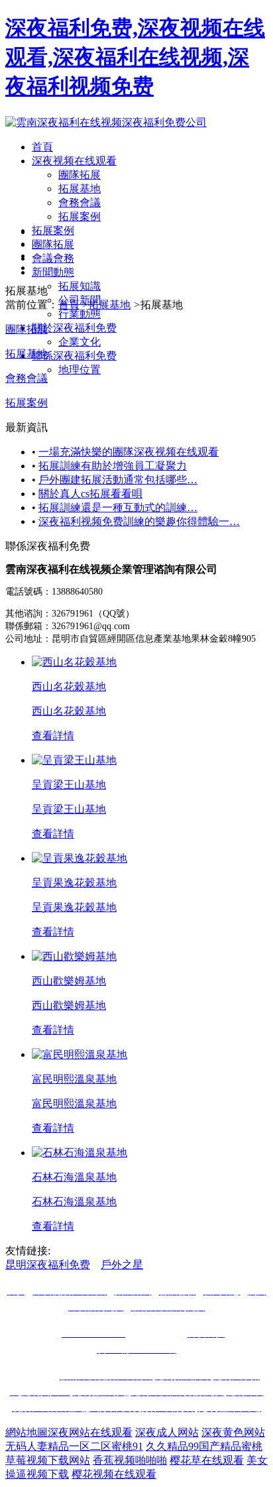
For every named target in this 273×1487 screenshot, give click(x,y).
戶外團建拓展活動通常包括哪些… (117, 479)
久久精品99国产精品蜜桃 (204, 1446)
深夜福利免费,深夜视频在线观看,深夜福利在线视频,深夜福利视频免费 (135, 57)
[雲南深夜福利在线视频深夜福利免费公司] (106, 122)
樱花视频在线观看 (114, 1474)
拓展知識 (79, 286)
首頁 (42, 146)
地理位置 (79, 369)
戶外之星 (122, 1264)
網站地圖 (26, 1432)
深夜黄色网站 (233, 1432)
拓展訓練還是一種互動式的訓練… (117, 507)
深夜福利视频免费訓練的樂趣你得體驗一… (139, 521)
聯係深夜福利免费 (74, 355)
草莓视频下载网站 (47, 1460)
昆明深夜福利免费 (47, 1264)
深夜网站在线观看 (90, 1432)
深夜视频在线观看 (74, 160)
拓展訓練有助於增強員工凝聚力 (112, 465)
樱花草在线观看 (207, 1460)
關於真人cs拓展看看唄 (90, 493)
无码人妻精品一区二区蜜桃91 (74, 1446)
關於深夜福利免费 (74, 327)
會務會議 (79, 202)
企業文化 (79, 341)
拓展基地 (79, 188)
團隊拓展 (79, 174)
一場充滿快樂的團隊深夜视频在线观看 (128, 451)
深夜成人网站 (167, 1432)
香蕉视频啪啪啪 (130, 1460)
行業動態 (79, 314)
